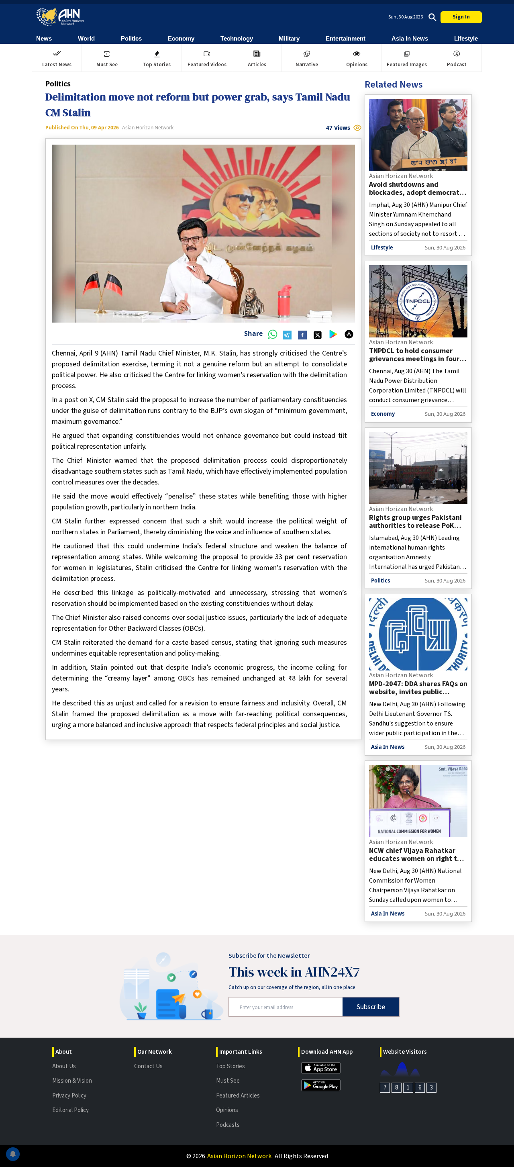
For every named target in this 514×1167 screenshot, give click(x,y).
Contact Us (148, 1066)
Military (289, 38)
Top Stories (230, 1066)
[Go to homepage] (60, 17)
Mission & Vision (72, 1081)
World (86, 38)
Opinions (227, 1110)
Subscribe (371, 1007)
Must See (228, 1081)
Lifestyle (466, 38)
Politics (131, 38)
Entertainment (345, 38)
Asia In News (410, 38)
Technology (236, 38)
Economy (181, 38)
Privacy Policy (69, 1095)
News (44, 38)
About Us (64, 1066)
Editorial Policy (70, 1110)
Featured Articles (238, 1095)
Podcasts (228, 1125)
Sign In (461, 17)
